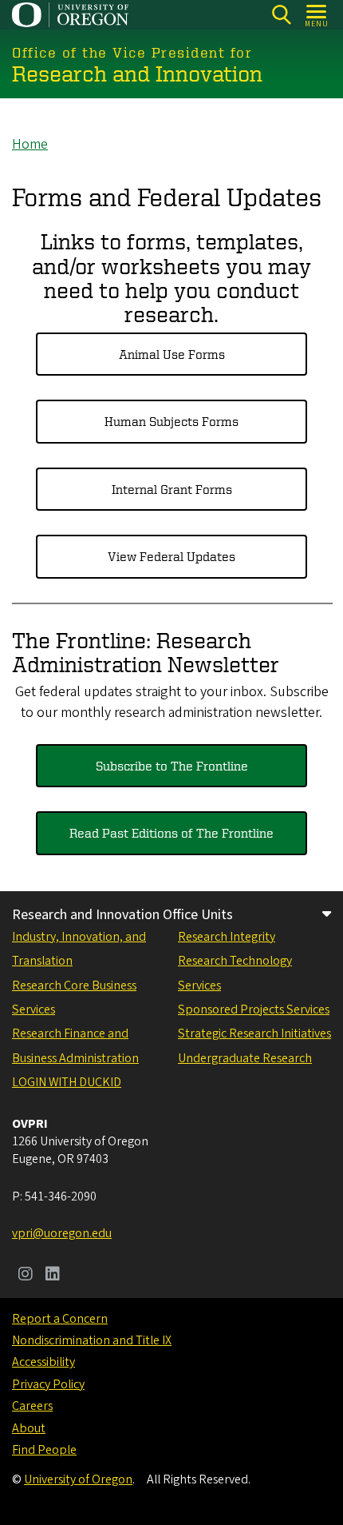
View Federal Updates (171, 556)
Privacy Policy (48, 1384)
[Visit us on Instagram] (25, 1275)
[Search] (281, 15)
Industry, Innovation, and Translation (79, 949)
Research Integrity (226, 937)
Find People (44, 1450)
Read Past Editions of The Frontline (171, 833)
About (28, 1428)
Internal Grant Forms (172, 489)
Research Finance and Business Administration (75, 1045)
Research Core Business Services (74, 997)
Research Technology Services (235, 972)
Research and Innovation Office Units (122, 915)
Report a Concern (60, 1319)
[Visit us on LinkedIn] (52, 1275)
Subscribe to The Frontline (172, 766)
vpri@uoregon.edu (62, 1233)
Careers (32, 1406)
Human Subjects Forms (171, 421)
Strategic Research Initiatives (254, 1033)
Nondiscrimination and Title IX (92, 1340)
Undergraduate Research (245, 1058)
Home (30, 144)
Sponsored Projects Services (253, 1009)
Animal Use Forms (172, 354)
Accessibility (43, 1362)
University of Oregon (78, 1479)
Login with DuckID (66, 1082)
